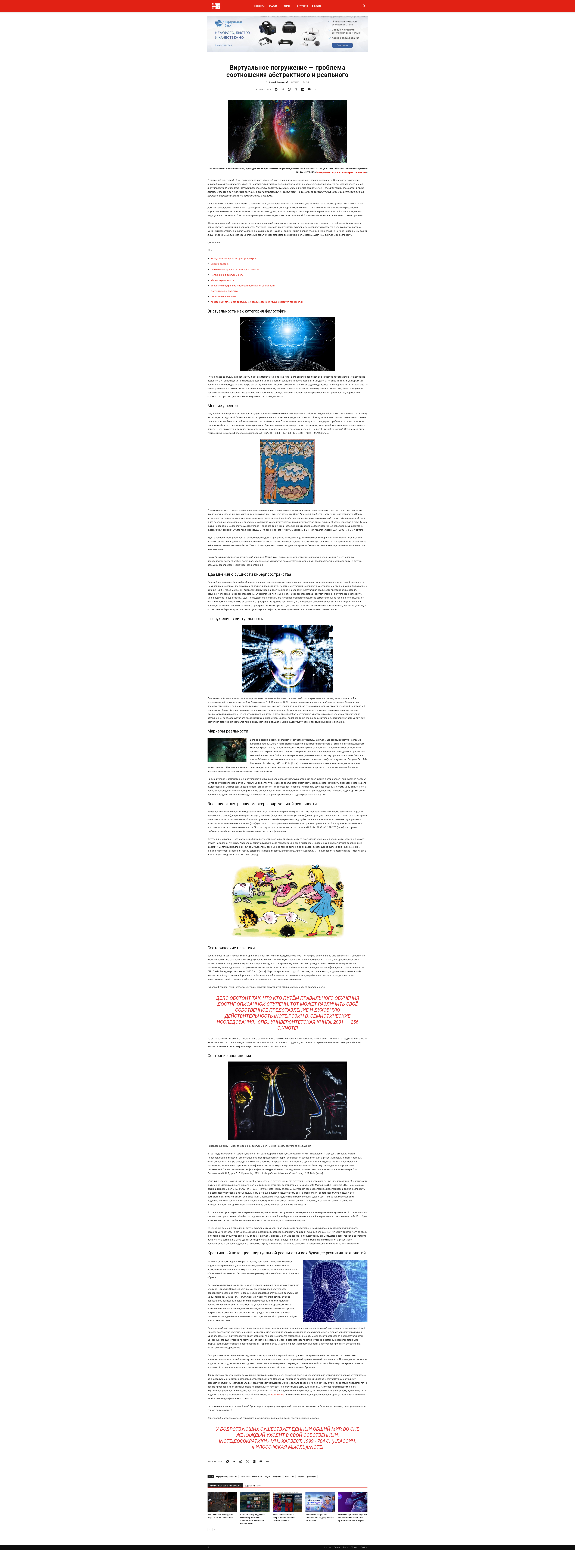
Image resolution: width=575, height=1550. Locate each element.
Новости (259, 5)
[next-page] (214, 1529)
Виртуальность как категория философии (233, 258)
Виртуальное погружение (251, 1477)
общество (277, 1477)
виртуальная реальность (226, 1477)
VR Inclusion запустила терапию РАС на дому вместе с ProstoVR (319, 1517)
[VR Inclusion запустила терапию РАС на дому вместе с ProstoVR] (320, 1502)
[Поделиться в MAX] (276, 89)
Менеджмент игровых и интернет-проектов (341, 172)
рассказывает (277, 1394)
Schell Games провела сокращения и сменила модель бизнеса (284, 1517)
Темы (287, 5)
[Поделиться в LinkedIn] (303, 89)
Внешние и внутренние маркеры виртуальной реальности (243, 285)
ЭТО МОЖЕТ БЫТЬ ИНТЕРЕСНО (225, 1485)
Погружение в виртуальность (227, 274)
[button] (363, 6)
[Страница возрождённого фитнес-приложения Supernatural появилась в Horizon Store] (255, 1502)
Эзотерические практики (224, 291)
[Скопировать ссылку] (316, 89)
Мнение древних (220, 263)
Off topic (302, 5)
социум (301, 1477)
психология (289, 1477)
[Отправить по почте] (309, 89)
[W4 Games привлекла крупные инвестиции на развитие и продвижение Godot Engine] (352, 1502)
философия (311, 1477)
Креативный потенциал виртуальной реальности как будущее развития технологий (257, 301)
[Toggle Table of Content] (210, 250)
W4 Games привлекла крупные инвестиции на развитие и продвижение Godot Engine (352, 1517)
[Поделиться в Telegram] (283, 89)
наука (267, 1477)
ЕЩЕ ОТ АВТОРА (253, 1485)
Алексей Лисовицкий (278, 82)
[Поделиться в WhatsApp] (289, 89)
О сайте (316, 5)
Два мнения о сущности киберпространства (235, 269)
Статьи (273, 5)
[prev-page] (209, 1529)
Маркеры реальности (222, 280)
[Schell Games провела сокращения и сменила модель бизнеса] (287, 1502)
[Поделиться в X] (296, 89)
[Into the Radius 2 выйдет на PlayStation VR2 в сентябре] (222, 1502)
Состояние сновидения (223, 296)
